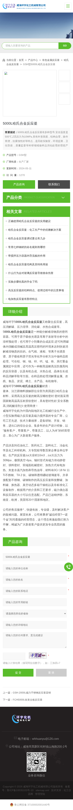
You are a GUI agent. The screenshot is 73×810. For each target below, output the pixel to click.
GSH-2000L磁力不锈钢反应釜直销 (32, 692)
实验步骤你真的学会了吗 (22, 281)
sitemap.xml (42, 790)
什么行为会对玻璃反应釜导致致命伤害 (30, 272)
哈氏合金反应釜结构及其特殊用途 (28, 264)
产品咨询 (19, 184)
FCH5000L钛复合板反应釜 (27, 699)
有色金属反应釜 (51, 60)
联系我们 (54, 184)
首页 (21, 60)
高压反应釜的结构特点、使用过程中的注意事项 (36, 290)
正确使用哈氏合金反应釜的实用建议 (29, 221)
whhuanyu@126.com (45, 738)
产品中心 (33, 60)
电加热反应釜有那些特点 (22, 298)
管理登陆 (40, 794)
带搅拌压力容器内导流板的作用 (26, 255)
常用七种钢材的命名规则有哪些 (26, 247)
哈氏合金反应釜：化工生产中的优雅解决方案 (34, 229)
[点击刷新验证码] (38, 656)
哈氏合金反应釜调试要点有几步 (26, 238)
